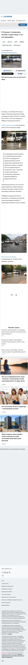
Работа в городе (11, 20)
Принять (22, 24)
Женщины (17, 45)
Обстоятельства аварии (8, 257)
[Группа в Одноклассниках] (5, 572)
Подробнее (9, 634)
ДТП (16, 42)
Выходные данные (5, 605)
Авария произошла (7, 125)
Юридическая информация (7, 586)
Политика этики (5, 583)
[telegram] (16, 295)
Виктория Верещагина (9, 53)
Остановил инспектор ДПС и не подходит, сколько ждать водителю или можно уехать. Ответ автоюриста (13, 332)
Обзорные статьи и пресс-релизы (9, 597)
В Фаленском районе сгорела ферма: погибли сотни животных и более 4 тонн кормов (12, 342)
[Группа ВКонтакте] (7, 71)
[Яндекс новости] (20, 71)
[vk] (12, 295)
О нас (3, 580)
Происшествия (7, 45)
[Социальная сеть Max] (20, 74)
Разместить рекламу (6, 602)
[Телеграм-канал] (7, 572)
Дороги (10, 42)
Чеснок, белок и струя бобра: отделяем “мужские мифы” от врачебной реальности (13, 351)
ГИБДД (22, 42)
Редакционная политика (7, 591)
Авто (3, 42)
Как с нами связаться (6, 594)
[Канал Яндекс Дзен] (7, 74)
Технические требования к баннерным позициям (12, 599)
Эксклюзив (3, 20)
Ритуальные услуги (21, 20)
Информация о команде (7, 588)
